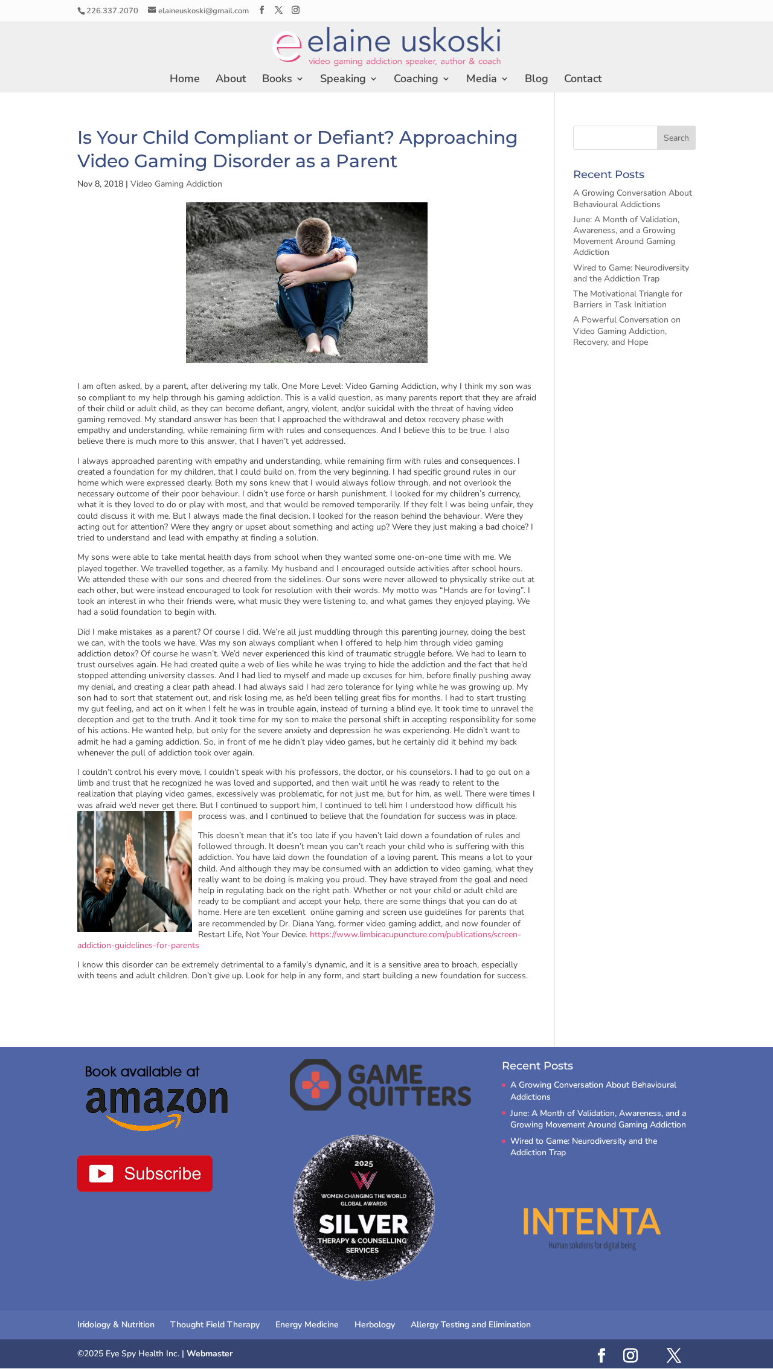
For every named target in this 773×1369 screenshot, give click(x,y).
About (231, 80)
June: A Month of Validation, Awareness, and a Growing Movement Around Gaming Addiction (626, 236)
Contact (583, 80)
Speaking (343, 80)
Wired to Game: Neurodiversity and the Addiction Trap (631, 273)
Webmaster (210, 1353)
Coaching (416, 80)
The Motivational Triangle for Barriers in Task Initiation (627, 299)
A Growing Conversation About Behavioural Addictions (632, 198)
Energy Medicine (307, 1324)
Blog (536, 80)
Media (481, 80)
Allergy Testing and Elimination (471, 1324)
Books (277, 80)
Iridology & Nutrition (116, 1324)
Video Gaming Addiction (176, 184)
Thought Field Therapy (215, 1324)
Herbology (374, 1324)
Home (185, 80)
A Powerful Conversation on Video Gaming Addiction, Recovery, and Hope (627, 330)
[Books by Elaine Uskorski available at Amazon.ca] (158, 1098)
